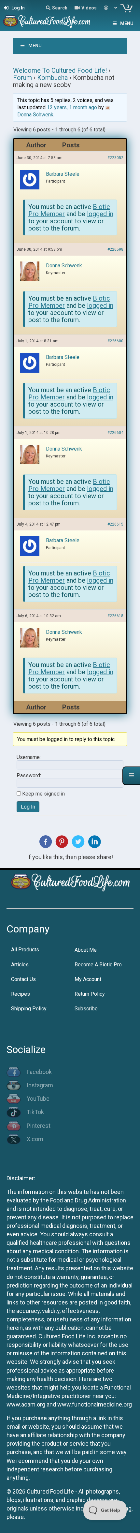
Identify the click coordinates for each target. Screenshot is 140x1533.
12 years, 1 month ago (72, 107)
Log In (28, 807)
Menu (126, 23)
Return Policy (90, 994)
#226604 (115, 432)
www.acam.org (26, 1404)
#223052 (115, 158)
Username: (29, 757)
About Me (86, 950)
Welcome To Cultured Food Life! (60, 70)
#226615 (115, 524)
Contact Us (23, 979)
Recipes (20, 994)
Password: (29, 776)
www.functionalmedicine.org (94, 1404)
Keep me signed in (43, 794)
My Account (88, 979)
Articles (20, 964)
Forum (22, 78)
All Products (25, 949)
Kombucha (52, 78)
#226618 (115, 616)
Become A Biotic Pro (98, 964)
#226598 (115, 249)
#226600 (115, 341)
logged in (100, 214)
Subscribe (86, 1008)
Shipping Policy (29, 1008)
